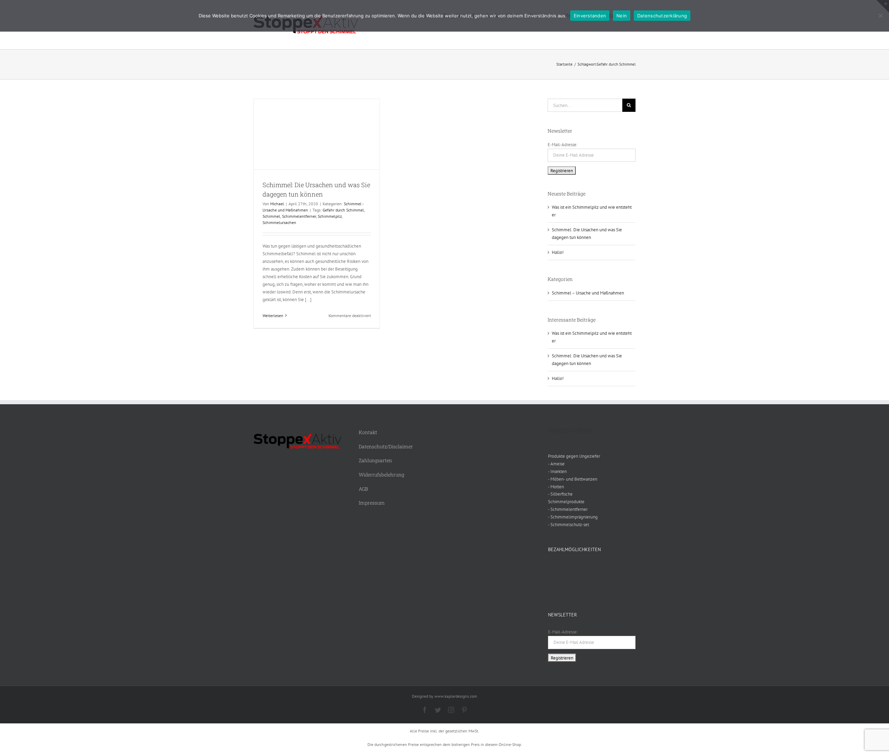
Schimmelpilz (330, 216)
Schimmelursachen (279, 222)
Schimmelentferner (299, 216)
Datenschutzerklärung (662, 15)
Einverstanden (590, 15)
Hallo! (558, 252)
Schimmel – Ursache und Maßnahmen (588, 293)
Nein (621, 15)
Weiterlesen (273, 315)
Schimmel (271, 216)
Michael (277, 203)
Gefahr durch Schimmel (343, 210)
